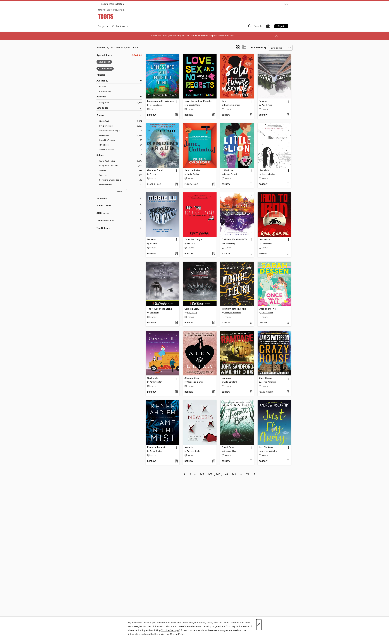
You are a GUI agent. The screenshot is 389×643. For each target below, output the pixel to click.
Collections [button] (119, 26)
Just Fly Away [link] (266, 447)
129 (234, 473)
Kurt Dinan (191, 243)
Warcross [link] (152, 239)
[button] (254, 27)
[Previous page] (185, 474)
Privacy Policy (205, 622)
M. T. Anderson (156, 105)
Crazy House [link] (265, 378)
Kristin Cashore (193, 174)
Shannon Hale (230, 451)
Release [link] (263, 101)
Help (286, 4)
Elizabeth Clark (193, 105)
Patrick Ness (267, 105)
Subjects (103, 26)
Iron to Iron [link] (264, 239)
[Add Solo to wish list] (251, 115)
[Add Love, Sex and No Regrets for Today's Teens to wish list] (213, 115)
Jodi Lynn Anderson (232, 313)
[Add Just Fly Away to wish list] (288, 461)
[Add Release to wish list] (288, 115)
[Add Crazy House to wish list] (288, 392)
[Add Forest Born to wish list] (251, 461)
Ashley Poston (156, 382)
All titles (102, 86)
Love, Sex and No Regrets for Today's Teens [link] (198, 101)
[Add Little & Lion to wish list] (251, 184)
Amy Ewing (154, 313)
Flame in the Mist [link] (156, 447)
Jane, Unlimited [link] (192, 170)
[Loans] (268, 27)
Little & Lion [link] (228, 170)
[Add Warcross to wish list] (176, 254)
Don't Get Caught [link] (193, 239)
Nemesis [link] (188, 447)
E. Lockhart (154, 174)
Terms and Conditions (181, 622)
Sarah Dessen (267, 313)
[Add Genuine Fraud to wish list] (176, 184)
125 (202, 473)
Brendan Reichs (193, 451)
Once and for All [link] (267, 309)
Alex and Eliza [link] (191, 378)
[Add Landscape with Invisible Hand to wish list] (176, 115)
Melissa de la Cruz (195, 382)
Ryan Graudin (267, 243)
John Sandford (230, 382)
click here (200, 35)
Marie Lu (153, 243)
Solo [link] (224, 101)
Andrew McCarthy (269, 451)
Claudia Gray (229, 243)
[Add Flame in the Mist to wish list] (176, 461)
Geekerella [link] (152, 378)
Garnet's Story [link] (191, 309)
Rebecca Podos (268, 174)
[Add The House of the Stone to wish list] (176, 323)
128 (226, 473)
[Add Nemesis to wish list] (213, 461)
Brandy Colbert (230, 174)
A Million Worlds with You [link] (235, 239)
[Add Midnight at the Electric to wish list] (251, 323)
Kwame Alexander (232, 105)
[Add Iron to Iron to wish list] (288, 254)
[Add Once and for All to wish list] (288, 323)
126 (210, 473)
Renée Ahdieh (156, 451)
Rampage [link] (226, 378)
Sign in (281, 26)
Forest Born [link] (228, 447)
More (119, 191)
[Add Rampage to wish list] (251, 392)
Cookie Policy (177, 634)
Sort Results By (258, 47)
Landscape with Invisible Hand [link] (161, 101)
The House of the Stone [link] (159, 309)
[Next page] (255, 474)
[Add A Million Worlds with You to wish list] (251, 254)
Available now (105, 91)
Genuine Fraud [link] (155, 170)
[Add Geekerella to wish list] (176, 392)
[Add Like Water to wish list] (288, 184)
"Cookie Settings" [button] (170, 630)
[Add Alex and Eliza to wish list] (213, 392)
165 (247, 473)
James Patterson (269, 382)
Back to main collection (112, 4)
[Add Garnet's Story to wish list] (213, 323)
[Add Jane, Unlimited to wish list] (213, 184)
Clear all (136, 55)
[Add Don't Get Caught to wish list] (213, 254)
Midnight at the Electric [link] (234, 309)
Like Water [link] (264, 170)
